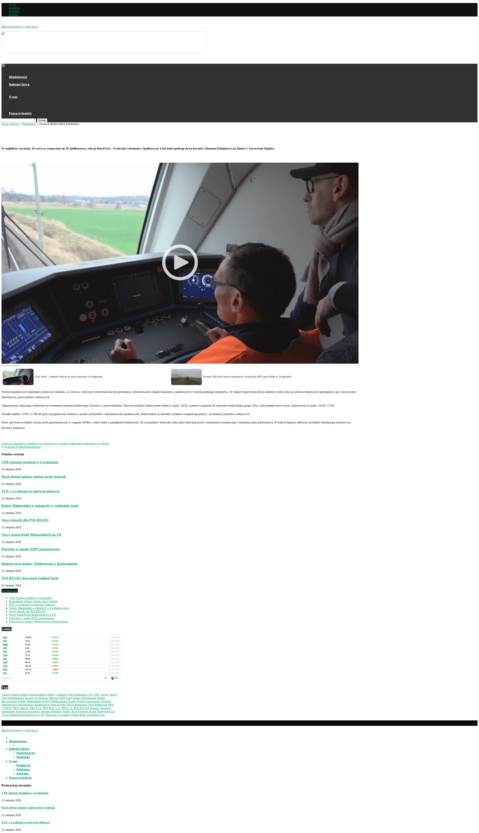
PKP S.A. (67, 708)
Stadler (66, 711)
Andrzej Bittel (19, 694)
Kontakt (14, 14)
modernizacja (42, 704)
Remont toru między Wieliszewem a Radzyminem (39, 564)
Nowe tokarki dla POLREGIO (25, 520)
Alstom (5, 694)
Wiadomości (18, 77)
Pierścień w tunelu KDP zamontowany (30, 549)
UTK (41, 714)
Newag (55, 704)
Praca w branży (20, 113)
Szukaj (42, 120)
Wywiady (23, 93)
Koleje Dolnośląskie (85, 698)
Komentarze (25, 89)
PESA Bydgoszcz (77, 704)
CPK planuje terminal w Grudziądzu (29, 462)
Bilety (51, 694)
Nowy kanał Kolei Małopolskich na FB (31, 535)
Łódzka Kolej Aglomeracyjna (87, 714)
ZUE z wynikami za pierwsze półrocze (30, 491)
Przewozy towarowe (28, 711)
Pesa (63, 704)
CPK (96, 694)
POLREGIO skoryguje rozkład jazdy (30, 578)
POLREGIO (81, 708)
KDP (62, 698)
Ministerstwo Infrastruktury (17, 704)
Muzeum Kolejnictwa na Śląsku (90, 443)
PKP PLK (36, 708)
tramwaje (109, 711)
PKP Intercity (21, 708)
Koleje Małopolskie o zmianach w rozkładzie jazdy (40, 506)
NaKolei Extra (19, 84)
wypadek (63, 714)
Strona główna (10, 124)
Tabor (100, 711)
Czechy (104, 694)
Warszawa (51, 714)
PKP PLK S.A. (51, 708)
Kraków (106, 701)
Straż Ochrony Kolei (83, 711)
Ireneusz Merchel (48, 698)
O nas (12, 4)
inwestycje (31, 698)
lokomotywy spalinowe (57, 443)
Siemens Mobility (51, 711)
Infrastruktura (16, 698)
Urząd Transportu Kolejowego (19, 714)
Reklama (14, 11)
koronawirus (93, 701)
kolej (69, 698)
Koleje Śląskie (76, 701)
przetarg (94, 708)
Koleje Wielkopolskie (55, 701)
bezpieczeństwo (37, 694)
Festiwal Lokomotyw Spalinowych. (22, 443)
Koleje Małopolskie (29, 701)
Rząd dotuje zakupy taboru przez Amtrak (33, 477)
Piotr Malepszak (97, 704)
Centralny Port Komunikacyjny (73, 694)
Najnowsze (9, 591)
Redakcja (14, 8)
